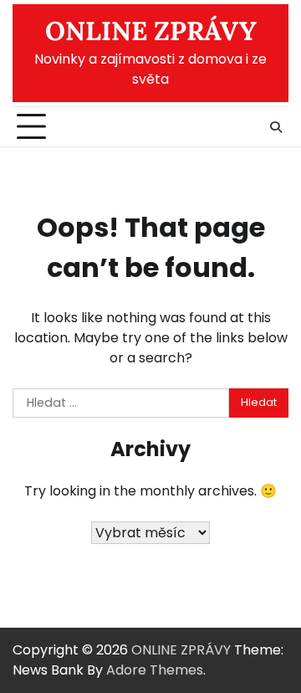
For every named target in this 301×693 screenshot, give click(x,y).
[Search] (275, 127)
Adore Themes (154, 670)
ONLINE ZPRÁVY (151, 31)
